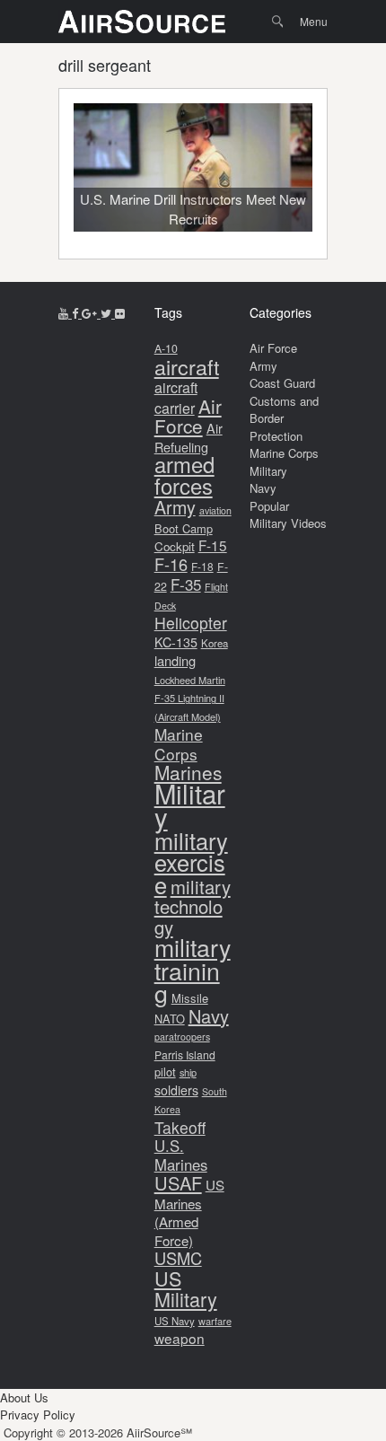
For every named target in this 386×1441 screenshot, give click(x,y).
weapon (179, 1338)
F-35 (186, 584)
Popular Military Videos (288, 514)
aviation (215, 510)
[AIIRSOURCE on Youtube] (65, 312)
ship (188, 1072)
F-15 (212, 545)
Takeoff (180, 1127)
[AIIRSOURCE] (141, 21)
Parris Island (184, 1054)
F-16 (171, 564)
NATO (169, 1018)
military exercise (191, 862)
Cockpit (174, 546)
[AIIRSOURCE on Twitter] (108, 312)
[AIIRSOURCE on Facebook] (77, 312)
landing (175, 660)
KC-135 (175, 642)
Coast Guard (282, 382)
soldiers (176, 1090)
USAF (178, 1183)
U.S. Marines (180, 1155)
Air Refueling (188, 437)
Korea (214, 643)
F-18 (202, 566)
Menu (314, 21)
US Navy (174, 1321)
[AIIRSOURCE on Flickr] (120, 312)
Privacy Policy (37, 1414)
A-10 (166, 348)
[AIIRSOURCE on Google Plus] (91, 312)
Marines (188, 772)
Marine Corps (178, 744)
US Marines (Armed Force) (189, 1212)
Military (189, 805)
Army (175, 507)
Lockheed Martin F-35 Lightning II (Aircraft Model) (189, 698)
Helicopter (190, 622)
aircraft (186, 366)
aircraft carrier (175, 397)
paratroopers (182, 1036)
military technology (192, 907)
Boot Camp (183, 528)
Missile (189, 997)
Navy (209, 1016)
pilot (165, 1071)
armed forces (184, 475)
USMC (178, 1258)
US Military (185, 1289)
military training (192, 969)
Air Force (188, 416)
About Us (24, 1397)
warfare (215, 1321)
